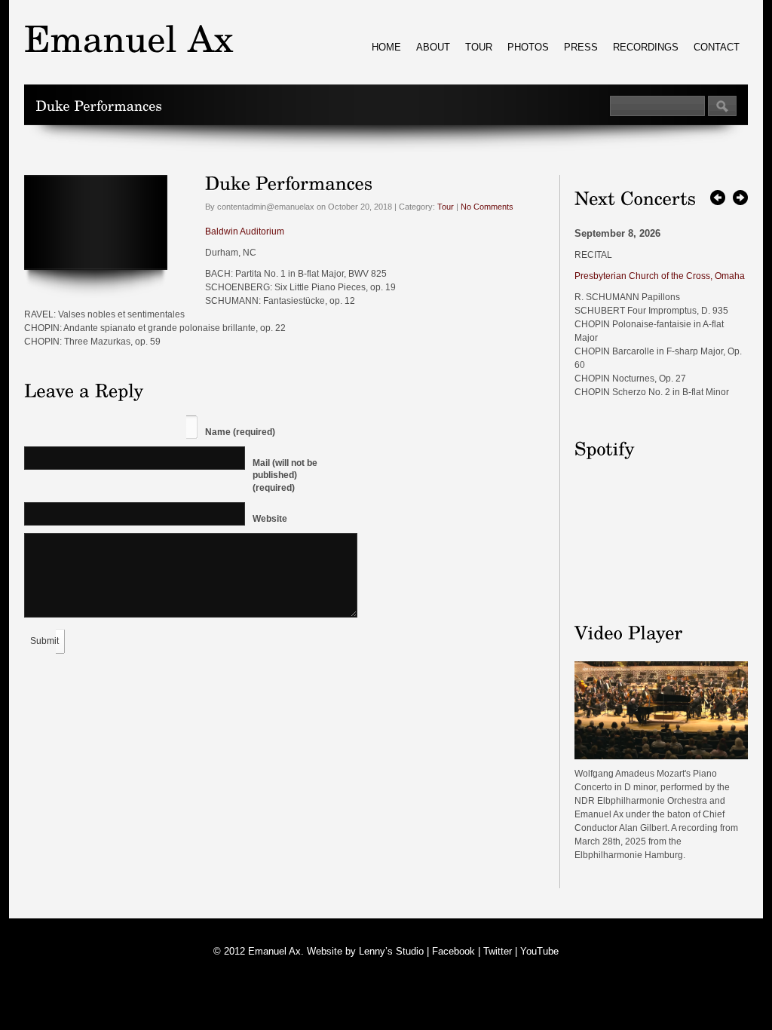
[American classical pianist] (129, 38)
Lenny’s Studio (391, 951)
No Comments (487, 206)
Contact (717, 47)
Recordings (646, 47)
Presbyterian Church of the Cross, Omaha (659, 276)
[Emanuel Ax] (661, 756)
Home (386, 47)
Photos (528, 47)
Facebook (453, 951)
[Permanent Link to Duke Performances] (289, 182)
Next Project (740, 197)
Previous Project (717, 197)
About (433, 47)
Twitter (497, 951)
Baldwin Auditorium (244, 231)
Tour (478, 47)
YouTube (539, 951)
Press (581, 47)
